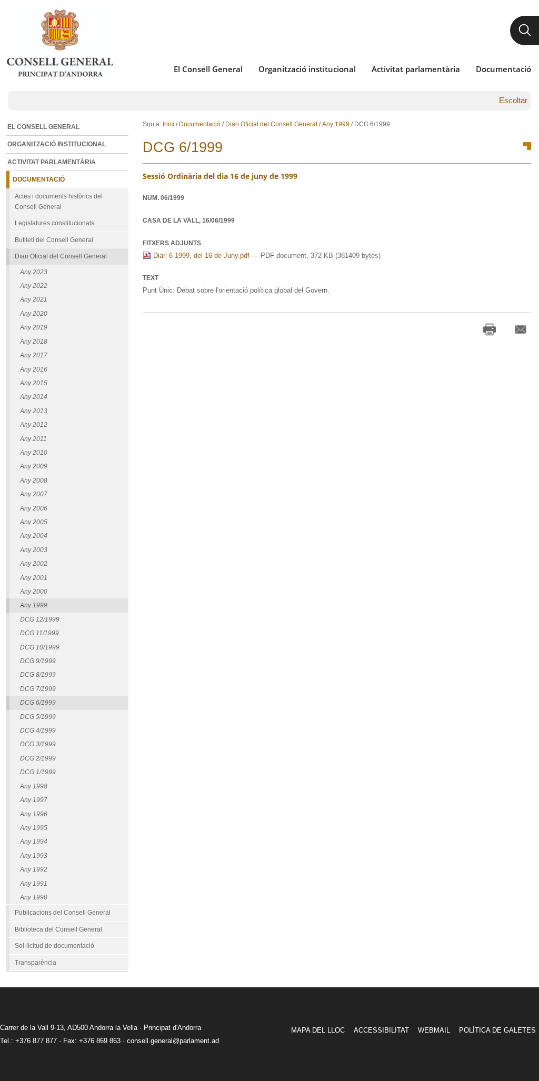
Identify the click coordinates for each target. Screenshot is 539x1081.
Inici (168, 124)
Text (150, 278)
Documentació (503, 69)
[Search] (524, 30)
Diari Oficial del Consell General (271, 124)
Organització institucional (307, 69)
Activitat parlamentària (416, 69)
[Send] (520, 329)
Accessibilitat (381, 1030)
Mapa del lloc (318, 1030)
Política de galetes (497, 1030)
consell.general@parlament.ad (173, 1041)
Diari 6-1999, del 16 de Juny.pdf (201, 255)
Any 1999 (336, 124)
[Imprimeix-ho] (489, 329)
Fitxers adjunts (172, 243)
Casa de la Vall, (189, 220)
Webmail (434, 1030)
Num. (163, 198)
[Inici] (59, 43)
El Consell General (208, 69)
